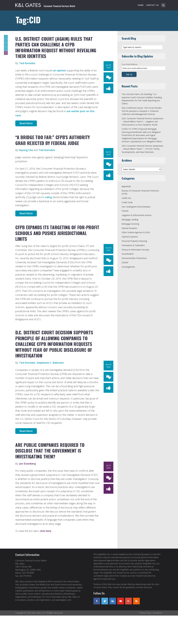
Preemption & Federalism (133, 245)
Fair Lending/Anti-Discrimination (136, 206)
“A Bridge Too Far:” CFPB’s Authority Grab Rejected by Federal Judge (52, 140)
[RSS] (136, 601)
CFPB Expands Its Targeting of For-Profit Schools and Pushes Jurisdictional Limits (57, 233)
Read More (26, 123)
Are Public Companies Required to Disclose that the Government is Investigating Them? (50, 451)
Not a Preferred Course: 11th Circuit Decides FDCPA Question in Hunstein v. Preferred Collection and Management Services (142, 111)
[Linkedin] (112, 601)
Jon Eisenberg (27, 463)
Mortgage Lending (130, 219)
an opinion (59, 70)
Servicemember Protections (134, 258)
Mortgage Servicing (130, 224)
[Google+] (128, 601)
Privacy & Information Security (135, 249)
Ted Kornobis (27, 63)
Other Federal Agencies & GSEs (136, 232)
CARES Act (126, 198)
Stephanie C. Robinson (50, 362)
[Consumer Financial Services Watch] (45, 4)
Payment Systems (130, 236)
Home (141, 5)
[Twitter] (104, 601)
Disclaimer (157, 613)
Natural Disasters (129, 228)
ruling (48, 197)
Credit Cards (127, 202)
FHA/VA (125, 211)
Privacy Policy (145, 613)
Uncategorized (128, 266)
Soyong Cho (26, 150)
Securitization (128, 253)
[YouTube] (120, 601)
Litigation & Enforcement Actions (137, 215)
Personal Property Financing (134, 241)
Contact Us (152, 5)
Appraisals (126, 186)
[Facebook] (96, 601)
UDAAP (125, 262)
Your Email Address (129, 64)
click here (45, 531)
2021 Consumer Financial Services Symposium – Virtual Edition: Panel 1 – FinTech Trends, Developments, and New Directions (142, 148)
